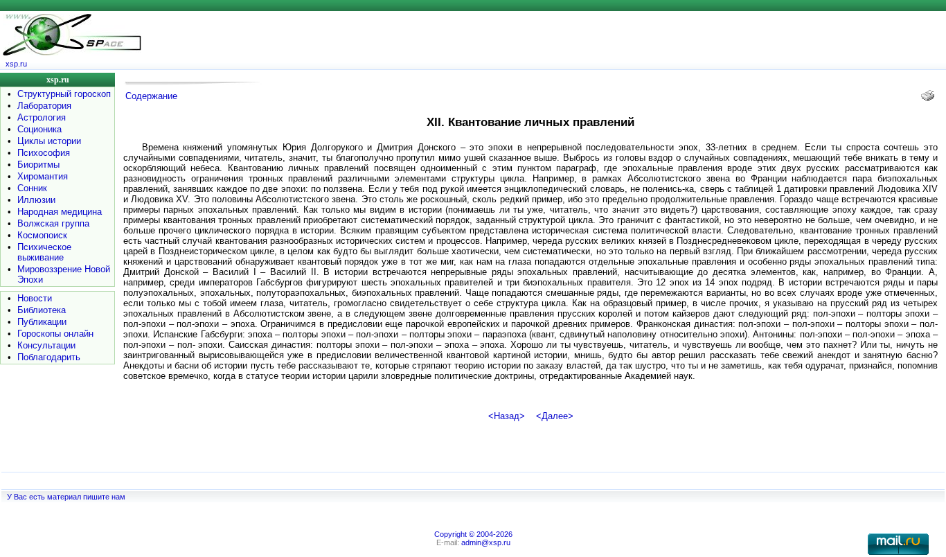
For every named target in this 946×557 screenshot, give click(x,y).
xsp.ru (16, 64)
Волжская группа (53, 223)
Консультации (46, 345)
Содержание (151, 96)
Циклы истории (49, 141)
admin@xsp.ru (485, 542)
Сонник (32, 188)
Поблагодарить (48, 357)
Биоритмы (38, 164)
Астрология (41, 117)
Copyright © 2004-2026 (473, 534)
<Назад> (506, 416)
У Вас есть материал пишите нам (66, 497)
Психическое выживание (44, 252)
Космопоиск (42, 235)
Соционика (39, 129)
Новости (34, 298)
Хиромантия (42, 176)
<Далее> (554, 416)
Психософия (43, 153)
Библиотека (41, 310)
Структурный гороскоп (64, 94)
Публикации (41, 322)
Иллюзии (36, 200)
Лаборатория (44, 105)
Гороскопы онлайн (55, 333)
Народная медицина (59, 211)
